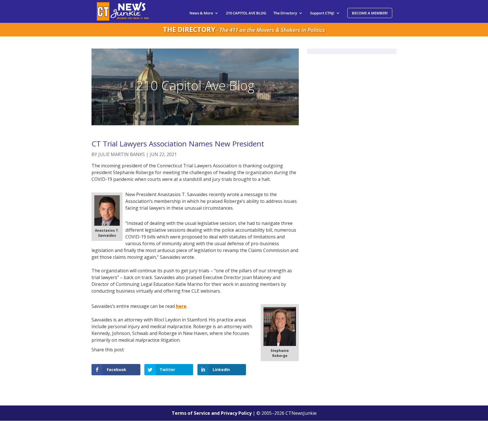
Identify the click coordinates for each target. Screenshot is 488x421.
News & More (201, 13)
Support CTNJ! (322, 13)
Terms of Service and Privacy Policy (212, 413)
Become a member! (370, 13)
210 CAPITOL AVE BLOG (246, 13)
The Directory (285, 13)
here (181, 306)
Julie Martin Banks (121, 154)
